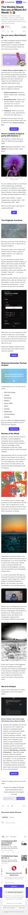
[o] (14, 596)
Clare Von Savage (9, 392)
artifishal (6, 417)
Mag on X (22, 664)
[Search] (25, 836)
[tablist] (8, 817)
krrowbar (7, 409)
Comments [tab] (5, 817)
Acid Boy (7, 395)
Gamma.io (7, 26)
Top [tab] (3, 836)
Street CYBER (8, 403)
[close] (23, 866)
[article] (14, 846)
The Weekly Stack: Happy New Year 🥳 (9, 857)
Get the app (22, 908)
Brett (6, 863)
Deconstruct (8, 398)
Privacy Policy (19, 899)
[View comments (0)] (8, 31)
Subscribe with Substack (15, 892)
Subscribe (19, 2)
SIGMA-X (7, 400)
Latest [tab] (7, 836)
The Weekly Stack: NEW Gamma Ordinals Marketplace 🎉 (9, 843)
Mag (12, 445)
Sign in (24, 2)
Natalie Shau (8, 411)
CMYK (6, 406)
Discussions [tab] (13, 836)
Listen (24, 27)
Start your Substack (10, 908)
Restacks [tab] (11, 817)
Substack (6, 911)
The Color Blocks (9, 414)
